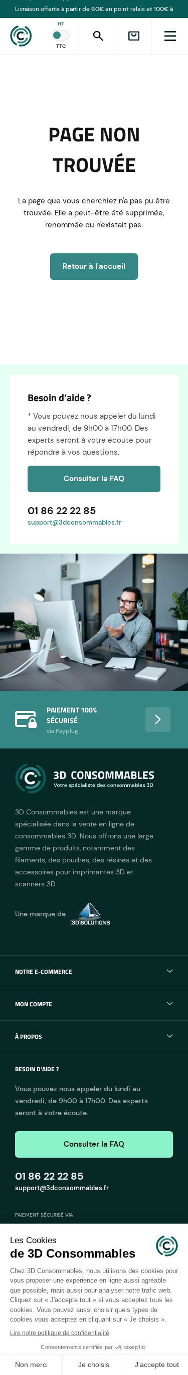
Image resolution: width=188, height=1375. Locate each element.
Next (157, 719)
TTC (61, 46)
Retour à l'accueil (94, 266)
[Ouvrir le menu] (170, 36)
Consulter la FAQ (94, 479)
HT (61, 23)
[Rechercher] (98, 36)
